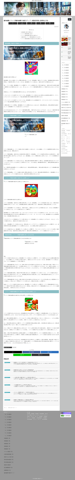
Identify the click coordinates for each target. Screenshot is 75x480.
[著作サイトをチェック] (65, 32)
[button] (49, 23)
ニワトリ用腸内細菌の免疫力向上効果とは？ (30, 35)
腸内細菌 (15, 347)
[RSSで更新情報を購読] (67, 32)
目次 (30, 29)
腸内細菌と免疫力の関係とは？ (27, 32)
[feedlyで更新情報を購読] (66, 32)
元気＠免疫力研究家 (66, 30)
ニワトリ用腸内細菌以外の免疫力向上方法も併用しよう (32, 38)
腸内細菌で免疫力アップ (8, 347)
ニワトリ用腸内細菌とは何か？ (27, 33)
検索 (69, 19)
